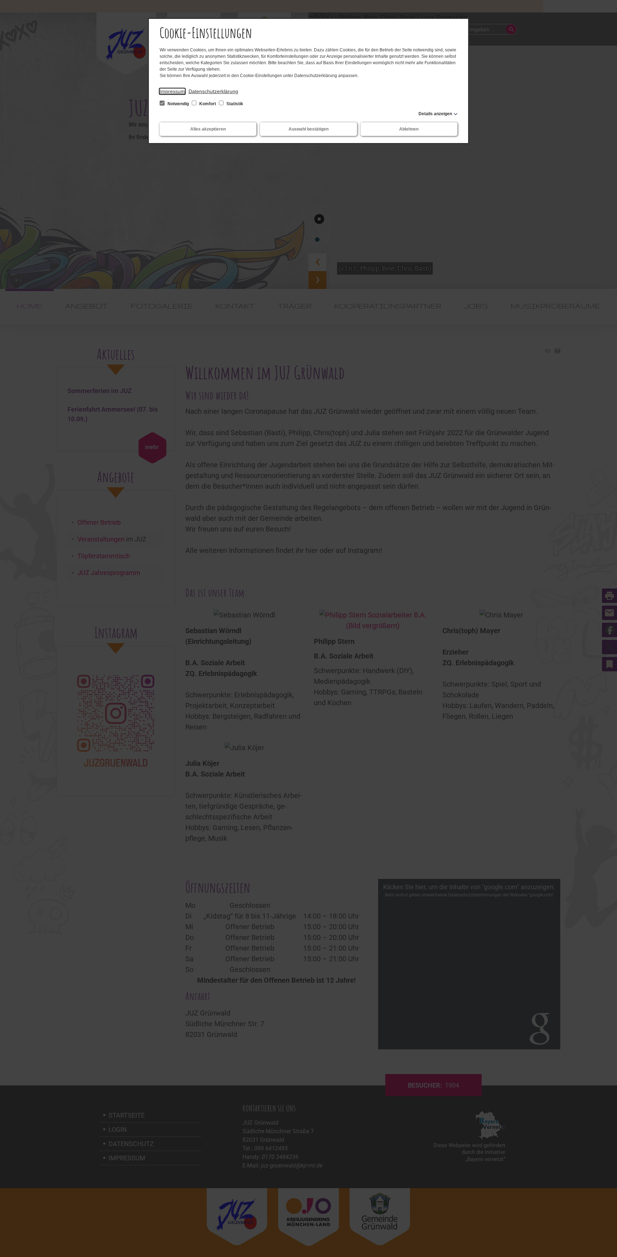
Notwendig (178, 103)
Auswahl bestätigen (308, 129)
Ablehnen (408, 129)
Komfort (207, 103)
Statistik (234, 103)
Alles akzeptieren (208, 129)
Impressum (172, 91)
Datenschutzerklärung (213, 91)
